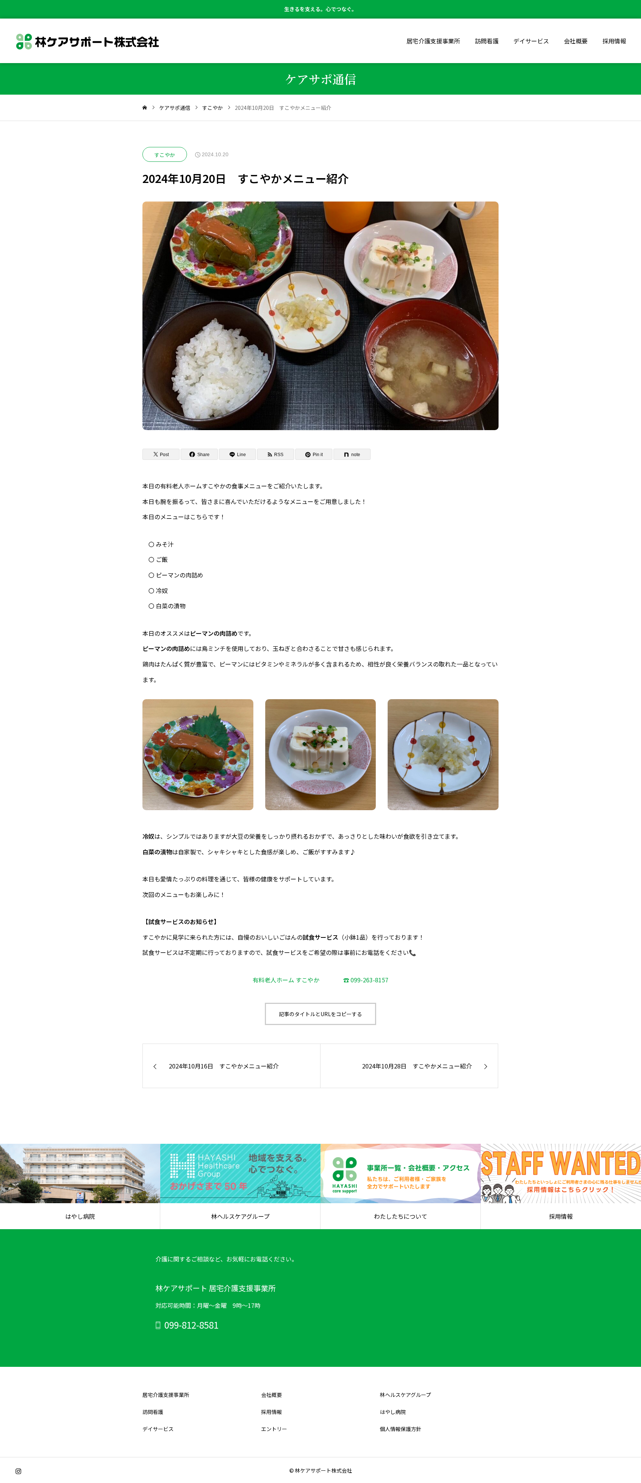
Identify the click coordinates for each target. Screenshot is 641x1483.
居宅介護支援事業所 (433, 40)
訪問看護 (487, 40)
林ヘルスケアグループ (405, 1394)
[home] (144, 107)
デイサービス (531, 40)
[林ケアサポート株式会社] (88, 41)
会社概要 (576, 40)
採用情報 (614, 40)
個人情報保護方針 (400, 1429)
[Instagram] (18, 1471)
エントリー (274, 1429)
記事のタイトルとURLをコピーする (320, 1014)
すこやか (164, 154)
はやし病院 (393, 1411)
